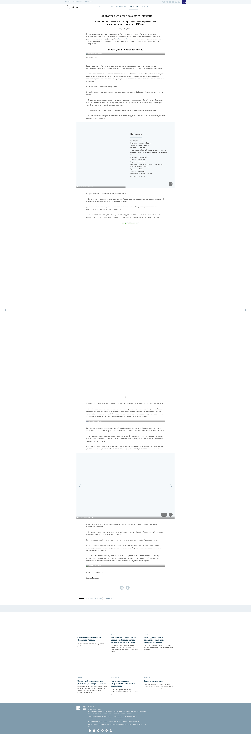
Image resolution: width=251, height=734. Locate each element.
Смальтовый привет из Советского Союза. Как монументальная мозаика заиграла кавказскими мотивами (158, 647)
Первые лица (89, 2)
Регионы (67, 2)
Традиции (147, 677)
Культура (146, 634)
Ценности (133, 7)
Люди (98, 7)
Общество (80, 677)
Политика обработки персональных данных (100, 721)
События (109, 7)
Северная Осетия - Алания (94, 598)
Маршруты (121, 7)
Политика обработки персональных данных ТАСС (126, 721)
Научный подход (115, 677)
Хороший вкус (109, 598)
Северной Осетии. (125, 39)
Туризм (79, 634)
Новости (145, 7)
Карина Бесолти (92, 578)
